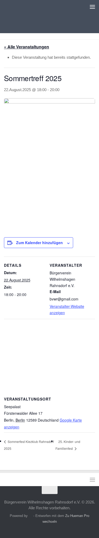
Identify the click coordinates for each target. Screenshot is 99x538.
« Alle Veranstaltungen (26, 47)
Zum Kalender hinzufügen (39, 242)
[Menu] (92, 6)
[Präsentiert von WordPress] (30, 515)
